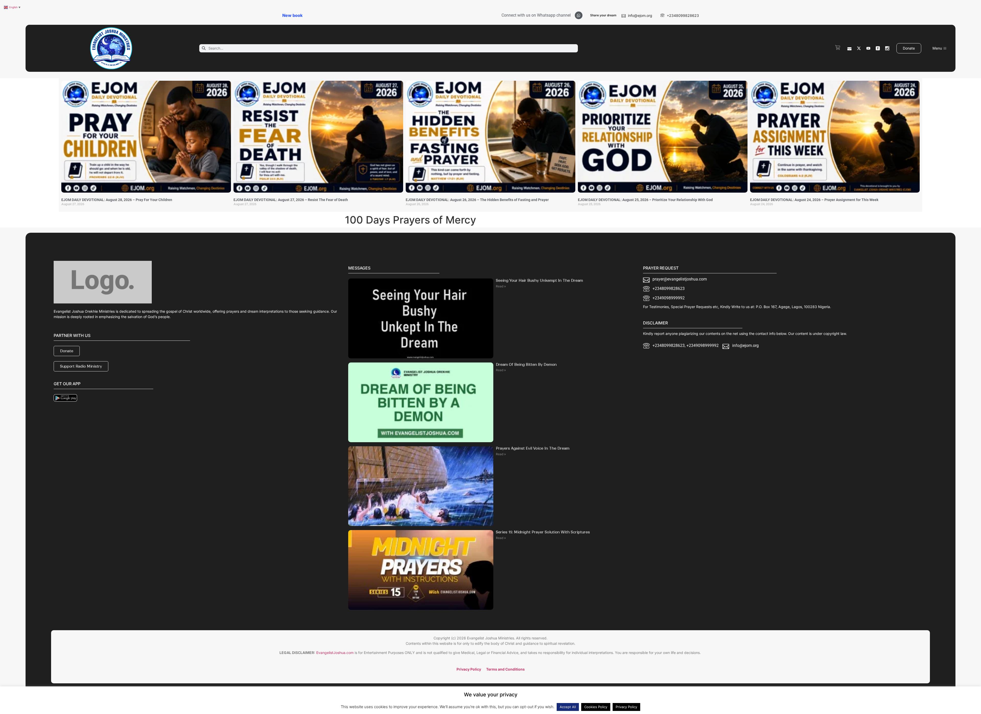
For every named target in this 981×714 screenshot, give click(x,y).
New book (292, 15)
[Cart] (837, 47)
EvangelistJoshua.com (335, 652)
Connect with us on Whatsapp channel (536, 15)
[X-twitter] (859, 48)
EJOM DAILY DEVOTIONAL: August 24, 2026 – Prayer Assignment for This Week (814, 200)
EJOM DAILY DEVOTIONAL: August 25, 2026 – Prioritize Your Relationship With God (645, 200)
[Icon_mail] (849, 48)
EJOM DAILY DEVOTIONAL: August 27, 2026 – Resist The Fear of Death (290, 200)
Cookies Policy (595, 707)
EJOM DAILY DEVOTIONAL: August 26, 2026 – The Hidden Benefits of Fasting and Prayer (477, 200)
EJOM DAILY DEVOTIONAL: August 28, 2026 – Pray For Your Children (116, 200)
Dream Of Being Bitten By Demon (526, 364)
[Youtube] (868, 48)
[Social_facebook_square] (878, 48)
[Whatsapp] (578, 15)
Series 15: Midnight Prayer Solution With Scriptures (543, 532)
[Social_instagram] (887, 48)
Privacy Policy (626, 707)
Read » (501, 286)
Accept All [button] (568, 707)
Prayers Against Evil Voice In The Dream (532, 448)
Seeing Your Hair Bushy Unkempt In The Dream (539, 280)
